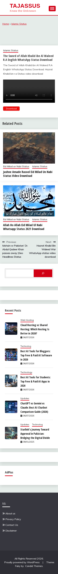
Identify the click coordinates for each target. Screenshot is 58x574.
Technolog (25, 346)
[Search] (43, 273)
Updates (24, 398)
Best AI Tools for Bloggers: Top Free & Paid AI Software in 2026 (36, 355)
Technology (26, 372)
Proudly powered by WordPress (22, 562)
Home (5, 23)
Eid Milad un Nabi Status (16, 166)
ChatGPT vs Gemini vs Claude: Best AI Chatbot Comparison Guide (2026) (34, 407)
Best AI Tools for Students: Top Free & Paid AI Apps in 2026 (35, 381)
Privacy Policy (13, 519)
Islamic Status (19, 23)
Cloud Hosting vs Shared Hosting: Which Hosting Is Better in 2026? (34, 329)
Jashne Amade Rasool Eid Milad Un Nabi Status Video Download (27, 174)
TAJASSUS (25, 6)
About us (10, 513)
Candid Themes (34, 566)
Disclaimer (11, 530)
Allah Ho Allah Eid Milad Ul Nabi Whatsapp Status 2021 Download (23, 227)
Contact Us (11, 524)
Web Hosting (27, 320)
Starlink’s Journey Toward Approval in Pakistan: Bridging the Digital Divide (35, 434)
